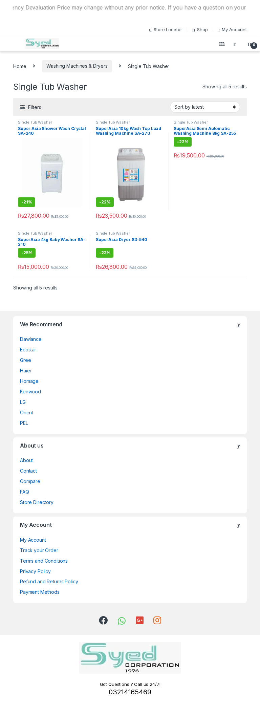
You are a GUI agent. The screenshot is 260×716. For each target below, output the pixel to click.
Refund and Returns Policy (49, 581)
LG (23, 402)
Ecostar (28, 349)
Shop (202, 29)
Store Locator (168, 29)
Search (222, 43)
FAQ (24, 492)
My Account (234, 29)
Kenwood (30, 391)
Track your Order (39, 550)
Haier (25, 370)
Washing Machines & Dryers (77, 66)
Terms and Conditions (44, 561)
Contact (28, 471)
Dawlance (31, 339)
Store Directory (36, 502)
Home (19, 66)
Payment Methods (40, 592)
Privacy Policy (35, 571)
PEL (24, 423)
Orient (26, 412)
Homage (29, 381)
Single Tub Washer (35, 122)
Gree (25, 360)
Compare (30, 481)
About (26, 460)
